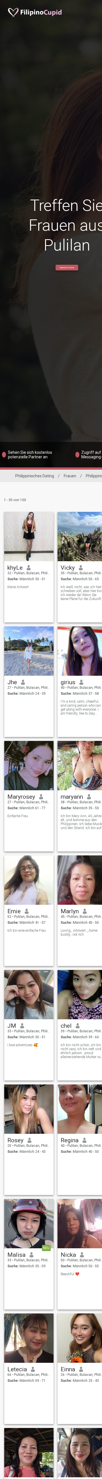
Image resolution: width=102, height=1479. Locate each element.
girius (68, 682)
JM (11, 1025)
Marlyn (70, 911)
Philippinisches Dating (34, 476)
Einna (68, 1369)
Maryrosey (21, 796)
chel (66, 1025)
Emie (14, 911)
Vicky (68, 567)
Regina (69, 1140)
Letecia (17, 1369)
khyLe (15, 567)
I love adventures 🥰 (22, 1045)
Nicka (68, 1254)
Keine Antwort (18, 587)
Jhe (12, 682)
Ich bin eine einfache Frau (26, 931)
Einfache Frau (17, 816)
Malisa (16, 1254)
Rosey (15, 1140)
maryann (72, 796)
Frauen (70, 476)
